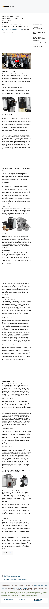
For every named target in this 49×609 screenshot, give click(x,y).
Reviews (32, 3)
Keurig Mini (5, 22)
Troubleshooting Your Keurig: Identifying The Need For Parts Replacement (39, 43)
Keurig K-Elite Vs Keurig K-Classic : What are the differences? (16, 579)
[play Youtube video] (16, 61)
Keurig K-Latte (17, 576)
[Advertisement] (16, 43)
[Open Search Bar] (10, 10)
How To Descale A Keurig (38, 28)
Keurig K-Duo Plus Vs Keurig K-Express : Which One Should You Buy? (17, 577)
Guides (39, 3)
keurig (5, 576)
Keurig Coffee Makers (37, 600)
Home (11, 3)
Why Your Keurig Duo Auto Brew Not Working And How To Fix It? (39, 49)
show (10, 552)
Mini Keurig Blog (8, 599)
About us (12, 6)
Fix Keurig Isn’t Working (20, 588)
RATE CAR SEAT (22, 599)
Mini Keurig (17, 3)
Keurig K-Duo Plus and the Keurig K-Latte (12, 29)
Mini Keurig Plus (25, 3)
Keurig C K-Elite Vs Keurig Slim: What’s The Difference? (39, 38)
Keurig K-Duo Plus (10, 576)
